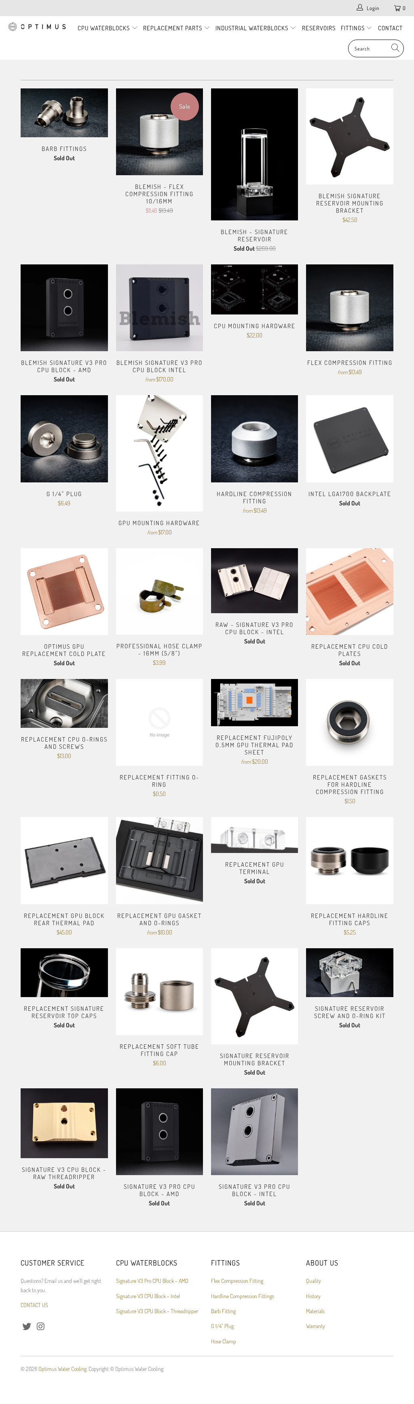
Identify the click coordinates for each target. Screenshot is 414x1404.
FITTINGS (353, 28)
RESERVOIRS (319, 28)
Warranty (315, 1325)
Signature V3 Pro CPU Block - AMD (152, 1280)
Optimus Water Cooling (62, 1368)
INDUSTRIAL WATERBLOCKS (252, 28)
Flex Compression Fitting (237, 1280)
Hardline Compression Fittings (242, 1296)
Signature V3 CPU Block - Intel (148, 1296)
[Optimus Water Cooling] (37, 27)
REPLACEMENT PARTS (173, 28)
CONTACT (390, 28)
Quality (313, 1280)
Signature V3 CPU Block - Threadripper (157, 1311)
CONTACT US (34, 1304)
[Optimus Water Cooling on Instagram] (41, 1326)
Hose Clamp (223, 1341)
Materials (315, 1311)
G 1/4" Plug (222, 1325)
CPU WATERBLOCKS (104, 28)
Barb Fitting (223, 1311)
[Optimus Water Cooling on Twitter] (27, 1326)
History (313, 1296)
